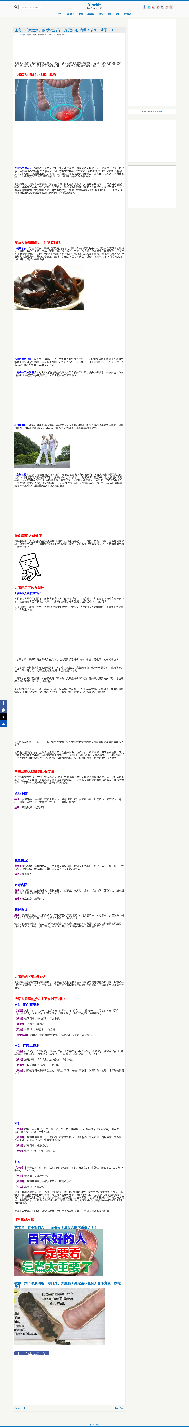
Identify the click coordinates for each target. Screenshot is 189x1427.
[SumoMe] (3, 723)
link (162, 7)
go (153, 7)
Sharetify (94, 5)
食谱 (118, 14)
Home (60, 14)
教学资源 (127, 14)
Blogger (159, 111)
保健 (81, 14)
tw (149, 7)
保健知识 (22, 35)
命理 (101, 14)
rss (167, 7)
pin (158, 7)
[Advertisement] (64, 44)
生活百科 (70, 14)
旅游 (109, 14)
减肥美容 (91, 14)
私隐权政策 (94, 1425)
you (171, 7)
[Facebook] (3, 703)
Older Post (119, 1408)
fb (144, 7)
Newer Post (20, 1408)
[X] (3, 717)
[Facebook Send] (3, 710)
